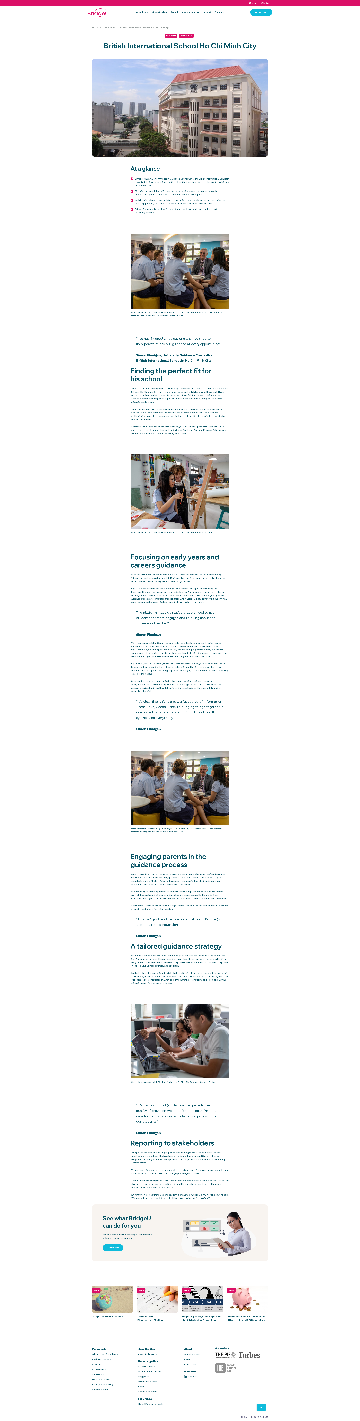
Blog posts (143, 1376)
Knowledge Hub (191, 12)
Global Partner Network (150, 1404)
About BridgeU (192, 1354)
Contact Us (190, 1364)
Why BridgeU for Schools (105, 1354)
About (207, 12)
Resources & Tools (147, 1381)
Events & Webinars (147, 1391)
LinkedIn (192, 1376)
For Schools (141, 12)
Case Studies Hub (147, 1354)
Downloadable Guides (149, 1371)
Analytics (97, 1364)
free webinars (187, 905)
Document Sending (102, 1379)
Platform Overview (101, 1359)
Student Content (100, 1389)
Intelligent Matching (102, 1384)
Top (261, 1407)
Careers (188, 1359)
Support (219, 12)
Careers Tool (98, 1374)
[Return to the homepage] (98, 12)
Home (95, 27)
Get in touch (261, 12)
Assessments (99, 1369)
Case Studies (159, 12)
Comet (174, 12)
